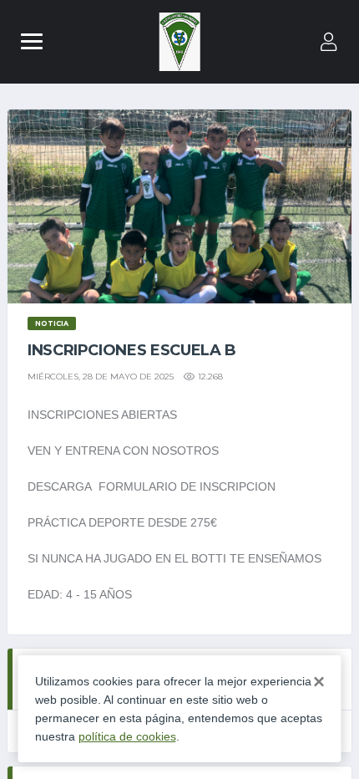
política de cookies (127, 736)
